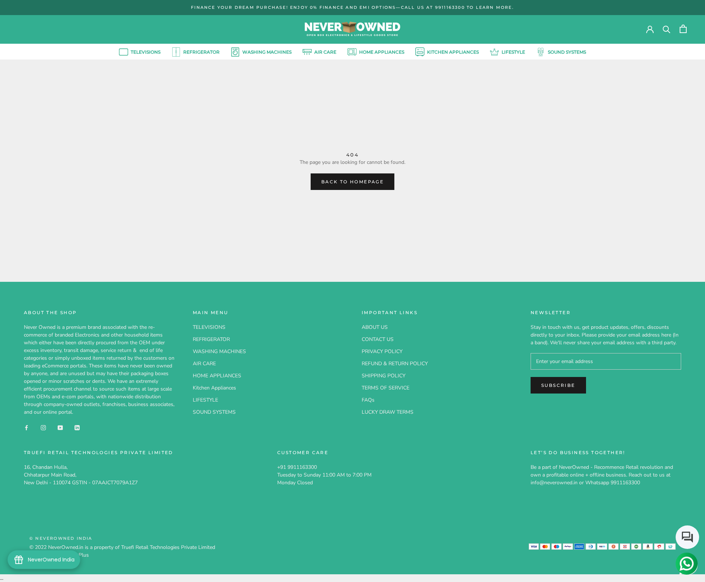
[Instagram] (43, 427)
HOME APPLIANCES (381, 51)
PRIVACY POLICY (382, 351)
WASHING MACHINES (267, 51)
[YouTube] (60, 427)
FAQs (368, 399)
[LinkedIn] (77, 427)
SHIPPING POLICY (383, 375)
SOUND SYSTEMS (567, 51)
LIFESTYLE (513, 51)
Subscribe (558, 385)
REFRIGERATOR (201, 51)
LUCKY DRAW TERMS (387, 412)
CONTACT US (378, 339)
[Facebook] (26, 427)
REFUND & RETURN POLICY (395, 363)
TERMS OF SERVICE (385, 387)
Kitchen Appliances (453, 51)
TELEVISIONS (139, 53)
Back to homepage (352, 181)
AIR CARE (325, 51)
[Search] (666, 29)
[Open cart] (683, 29)
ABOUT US (375, 327)
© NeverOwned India (61, 538)
